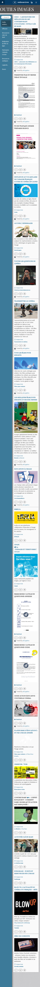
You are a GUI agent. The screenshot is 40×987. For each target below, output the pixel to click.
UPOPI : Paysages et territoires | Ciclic (25, 548)
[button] (31, 2)
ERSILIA (17, 509)
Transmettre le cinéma (24, 301)
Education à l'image (23, 469)
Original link (19, 60)
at (19, 458)
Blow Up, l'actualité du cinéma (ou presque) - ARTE (25, 888)
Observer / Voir (20, 764)
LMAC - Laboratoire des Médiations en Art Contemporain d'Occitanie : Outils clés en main (25, 21)
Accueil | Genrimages (23, 223)
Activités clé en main (23, 837)
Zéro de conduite (22, 936)
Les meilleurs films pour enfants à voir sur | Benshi (25, 398)
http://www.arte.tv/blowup (22, 923)
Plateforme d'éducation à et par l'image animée (25, 731)
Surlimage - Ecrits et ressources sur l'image (24, 872)
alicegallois (26, 70)
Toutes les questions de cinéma (24, 262)
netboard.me (23, 2)
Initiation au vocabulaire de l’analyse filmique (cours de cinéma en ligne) (26, 179)
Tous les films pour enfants (22, 354)
